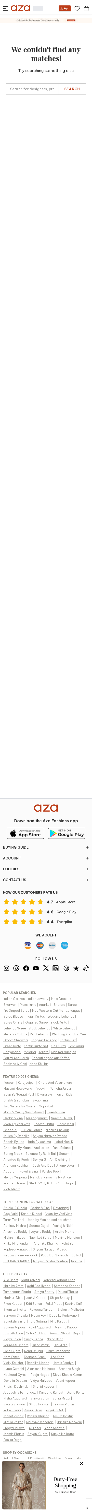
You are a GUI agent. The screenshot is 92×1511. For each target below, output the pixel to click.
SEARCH (72, 89)
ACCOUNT (12, 858)
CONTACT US (14, 880)
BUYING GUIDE (16, 847)
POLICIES (11, 869)
